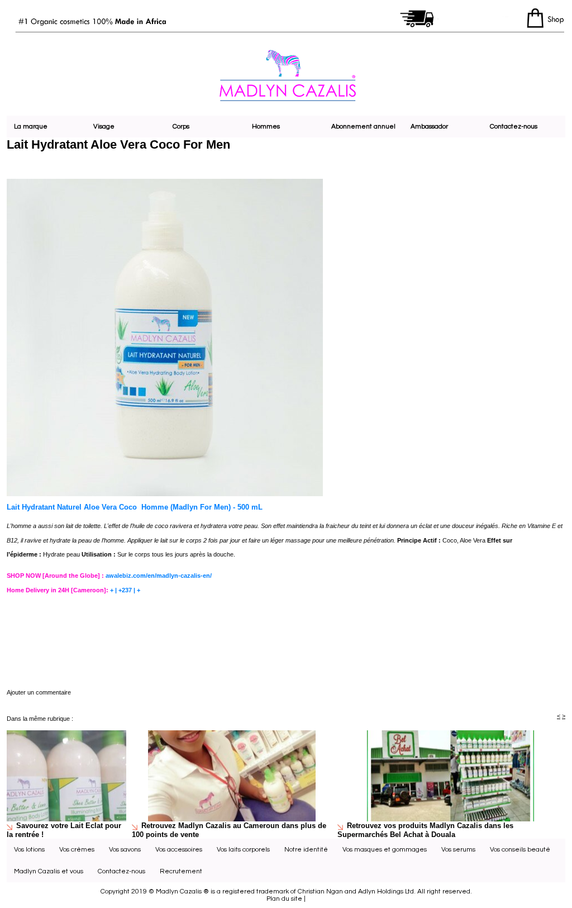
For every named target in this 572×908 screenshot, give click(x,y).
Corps (181, 126)
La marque (30, 126)
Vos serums (458, 849)
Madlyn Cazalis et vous (48, 871)
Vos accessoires (178, 849)
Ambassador (429, 126)
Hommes (266, 126)
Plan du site (284, 898)
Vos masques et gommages (384, 849)
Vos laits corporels (243, 849)
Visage (104, 126)
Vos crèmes (76, 849)
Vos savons (125, 849)
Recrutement (181, 871)
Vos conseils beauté (520, 849)
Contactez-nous (513, 126)
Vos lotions (29, 849)
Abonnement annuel (363, 126)
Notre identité (306, 849)
